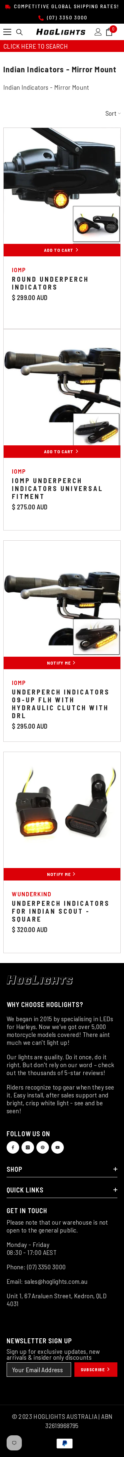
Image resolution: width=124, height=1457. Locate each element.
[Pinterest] (42, 1147)
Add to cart (59, 451)
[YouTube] (57, 1147)
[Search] (19, 32)
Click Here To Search (35, 46)
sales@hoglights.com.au (56, 1281)
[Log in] (98, 31)
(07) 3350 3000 (66, 17)
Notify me (59, 663)
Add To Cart (59, 250)
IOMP (19, 269)
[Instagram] (27, 1147)
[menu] (7, 32)
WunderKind (32, 894)
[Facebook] (13, 1147)
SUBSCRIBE (93, 1369)
